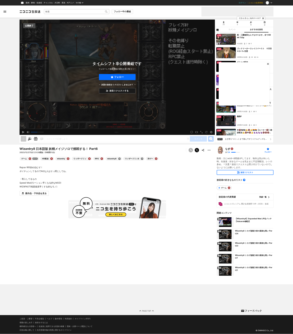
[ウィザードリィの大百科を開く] (89, 158)
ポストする (197, 150)
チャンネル (48, 3)
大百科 (57, 3)
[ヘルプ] (244, 180)
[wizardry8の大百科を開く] (119, 158)
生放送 (39, 3)
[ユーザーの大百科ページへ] (232, 149)
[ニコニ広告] (29, 139)
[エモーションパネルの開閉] (211, 139)
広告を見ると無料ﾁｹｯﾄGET (250, 18)
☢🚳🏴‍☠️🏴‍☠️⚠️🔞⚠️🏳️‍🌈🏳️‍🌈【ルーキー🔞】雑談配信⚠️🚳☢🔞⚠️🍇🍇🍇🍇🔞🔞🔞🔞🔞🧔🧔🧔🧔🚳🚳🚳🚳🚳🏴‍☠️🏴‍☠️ (254, 131)
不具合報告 (39, 319)
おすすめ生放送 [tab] (256, 29)
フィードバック (253, 310)
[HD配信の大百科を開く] (51, 158)
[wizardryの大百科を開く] (68, 158)
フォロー (119, 77)
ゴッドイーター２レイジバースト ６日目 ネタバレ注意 (254, 49)
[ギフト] (35, 139)
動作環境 (58, 319)
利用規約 (68, 319)
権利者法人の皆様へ (28, 326)
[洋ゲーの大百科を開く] (156, 158)
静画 (33, 3)
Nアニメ (70, 3)
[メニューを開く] (5, 12)
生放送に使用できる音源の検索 (51, 326)
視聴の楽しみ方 (26, 322)
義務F (239, 116)
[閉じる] (263, 18)
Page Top (146, 311)
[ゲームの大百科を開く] (30, 158)
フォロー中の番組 (122, 11)
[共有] (203, 150)
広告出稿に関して (27, 330)
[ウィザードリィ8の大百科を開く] (142, 158)
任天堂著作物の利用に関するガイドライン (54, 330)
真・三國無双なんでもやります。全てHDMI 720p (254, 36)
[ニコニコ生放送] (30, 11)
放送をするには (41, 322)
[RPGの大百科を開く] (102, 158)
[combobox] (76, 11)
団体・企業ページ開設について (79, 326)
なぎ (227, 148)
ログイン (242, 3)
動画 (27, 3)
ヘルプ (49, 319)
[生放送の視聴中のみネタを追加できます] (23, 139)
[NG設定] (217, 29)
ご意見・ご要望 (26, 319)
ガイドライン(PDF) (82, 319)
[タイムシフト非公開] (191, 150)
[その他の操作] (209, 150)
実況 (63, 3)
